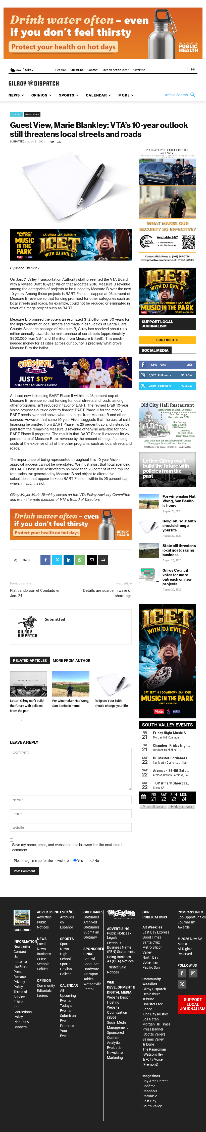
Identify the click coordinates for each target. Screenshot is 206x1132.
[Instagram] (193, 70)
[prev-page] (13, 721)
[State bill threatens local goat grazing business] (149, 550)
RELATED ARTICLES (30, 660)
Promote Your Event (67, 1031)
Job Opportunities (192, 917)
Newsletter (22, 947)
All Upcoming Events (68, 996)
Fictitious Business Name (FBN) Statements (121, 947)
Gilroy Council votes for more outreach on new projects (177, 577)
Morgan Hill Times (156, 1024)
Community (46, 985)
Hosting (113, 1002)
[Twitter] (57, 560)
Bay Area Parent (155, 1081)
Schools (43, 964)
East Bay (149, 1101)
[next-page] (21, 721)
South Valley (152, 1106)
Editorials (44, 991)
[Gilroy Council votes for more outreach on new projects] (149, 575)
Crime (41, 959)
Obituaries (91, 917)
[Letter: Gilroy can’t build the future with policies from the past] (28, 684)
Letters (42, 996)
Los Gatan (150, 1019)
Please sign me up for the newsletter (42, 861)
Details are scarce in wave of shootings (107, 593)
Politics (42, 969)
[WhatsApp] (80, 560)
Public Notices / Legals (119, 935)
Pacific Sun (151, 967)
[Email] (92, 560)
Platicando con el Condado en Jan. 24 (35, 593)
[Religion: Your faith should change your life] (113, 684)
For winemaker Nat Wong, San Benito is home (179, 501)
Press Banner (152, 1029)
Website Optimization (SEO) (117, 1012)
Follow (186, 375)
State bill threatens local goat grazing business (179, 550)
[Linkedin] (69, 560)
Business (44, 954)
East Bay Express (155, 932)
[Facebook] (187, 70)
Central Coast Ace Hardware (91, 964)
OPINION (44, 980)
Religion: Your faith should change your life (179, 525)
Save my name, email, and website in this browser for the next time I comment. (67, 847)
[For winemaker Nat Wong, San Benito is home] (70, 684)
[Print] (103, 560)
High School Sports (65, 959)
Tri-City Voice (152, 1059)
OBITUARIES (93, 912)
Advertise (44, 917)
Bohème (148, 1086)
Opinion (16, 114)
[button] (181, 95)
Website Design (119, 997)
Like (189, 364)
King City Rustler (155, 1014)
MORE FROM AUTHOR (71, 660)
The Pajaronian (154, 1049)
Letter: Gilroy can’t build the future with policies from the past (26, 706)
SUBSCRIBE (23, 930)
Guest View (32, 114)
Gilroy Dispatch (154, 989)
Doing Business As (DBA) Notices (120, 959)
